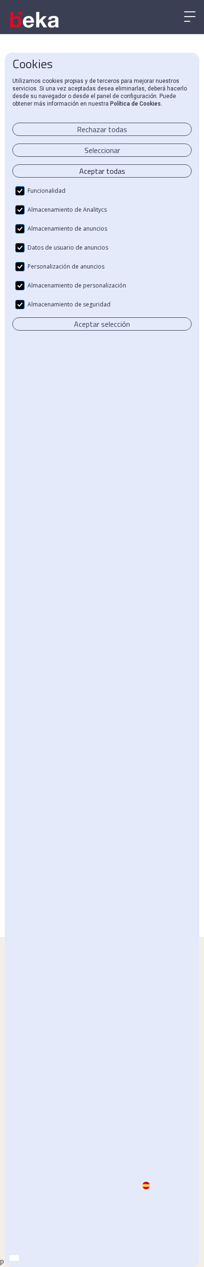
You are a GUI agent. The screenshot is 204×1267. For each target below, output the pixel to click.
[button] (190, 17)
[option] (23, 1258)
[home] (35, 20)
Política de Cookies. (136, 103)
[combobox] (14, 1258)
